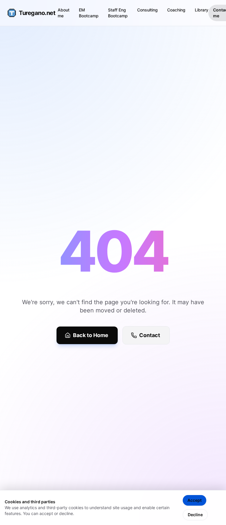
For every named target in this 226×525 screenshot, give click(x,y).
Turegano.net (32, 12)
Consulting (147, 9)
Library (201, 9)
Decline (195, 514)
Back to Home (90, 335)
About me (63, 12)
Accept (194, 500)
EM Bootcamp (89, 12)
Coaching (176, 9)
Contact (149, 335)
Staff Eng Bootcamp (118, 12)
